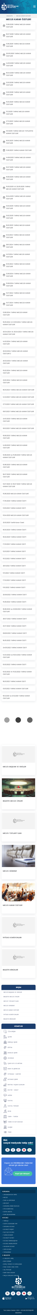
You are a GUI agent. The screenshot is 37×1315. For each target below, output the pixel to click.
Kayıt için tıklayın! (22, 1174)
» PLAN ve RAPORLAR (8, 1200)
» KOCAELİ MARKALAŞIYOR (9, 1241)
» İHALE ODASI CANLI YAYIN (10, 1267)
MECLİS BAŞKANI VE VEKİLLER (13, 992)
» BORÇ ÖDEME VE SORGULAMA (12, 1264)
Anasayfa (9, 16)
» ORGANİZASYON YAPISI (9, 1195)
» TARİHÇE (5, 1221)
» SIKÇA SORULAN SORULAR (10, 1275)
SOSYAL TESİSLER (13, 1106)
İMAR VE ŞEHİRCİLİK (14, 1069)
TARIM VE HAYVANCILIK (15, 1122)
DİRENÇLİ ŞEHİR (12, 1042)
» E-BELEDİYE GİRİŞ (7, 1258)
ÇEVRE (10, 1037)
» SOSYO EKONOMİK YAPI (9, 1224)
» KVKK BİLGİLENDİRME (8, 1214)
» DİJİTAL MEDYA (7, 1212)
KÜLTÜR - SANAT (13, 1090)
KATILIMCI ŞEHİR (13, 1079)
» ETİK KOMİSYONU (7, 1209)
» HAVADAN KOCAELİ (8, 1246)
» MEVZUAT (5, 1203)
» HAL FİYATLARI (6, 1270)
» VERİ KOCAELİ (6, 1249)
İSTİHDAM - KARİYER (14, 1074)
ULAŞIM (10, 1127)
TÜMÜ (9, 1132)
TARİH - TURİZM (13, 1116)
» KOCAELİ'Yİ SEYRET (8, 1238)
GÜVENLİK (11, 1058)
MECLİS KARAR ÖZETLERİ (11, 1010)
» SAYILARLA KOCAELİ (8, 1226)
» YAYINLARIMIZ (6, 1252)
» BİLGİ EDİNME (6, 1261)
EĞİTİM (10, 1047)
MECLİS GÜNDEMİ (9, 1006)
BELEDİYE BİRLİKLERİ (10, 1019)
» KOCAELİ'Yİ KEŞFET (8, 1229)
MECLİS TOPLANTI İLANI (11, 1001)
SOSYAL (10, 1101)
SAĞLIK (10, 1095)
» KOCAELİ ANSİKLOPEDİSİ (9, 1243)
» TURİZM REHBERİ (7, 1235)
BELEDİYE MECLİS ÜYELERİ (11, 997)
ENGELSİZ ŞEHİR (12, 1053)
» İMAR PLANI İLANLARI (8, 1273)
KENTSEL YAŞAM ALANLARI (16, 1085)
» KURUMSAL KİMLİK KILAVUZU (10, 1206)
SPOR (9, 1111)
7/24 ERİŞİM (11, 1031)
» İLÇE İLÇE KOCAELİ (8, 1232)
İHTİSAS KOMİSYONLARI (11, 1014)
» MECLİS (5, 1197)
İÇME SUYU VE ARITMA (15, 1063)
